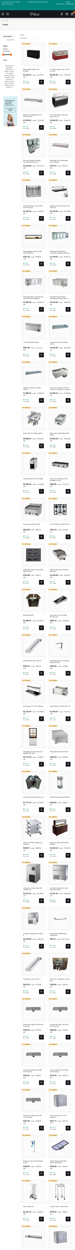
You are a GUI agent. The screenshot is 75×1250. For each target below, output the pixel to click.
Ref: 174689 (53, 174)
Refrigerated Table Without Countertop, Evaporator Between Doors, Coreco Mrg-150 (59, 253)
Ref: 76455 (53, 1038)
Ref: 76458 (53, 1083)
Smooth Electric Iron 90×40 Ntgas (33, 478)
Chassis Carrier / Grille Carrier (59, 1206)
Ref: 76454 (26, 1038)
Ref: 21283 (26, 810)
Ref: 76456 (26, 1083)
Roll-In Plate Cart (28, 1206)
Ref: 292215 (26, 947)
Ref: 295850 (53, 447)
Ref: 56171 (53, 810)
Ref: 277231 (53, 219)
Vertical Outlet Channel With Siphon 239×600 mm (58, 1161)
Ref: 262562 (26, 447)
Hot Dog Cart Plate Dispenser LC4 (33, 797)
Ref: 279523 (26, 310)
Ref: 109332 (53, 356)
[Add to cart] (41, 82)
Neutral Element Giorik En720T (59, 751)
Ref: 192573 (53, 856)
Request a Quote (11, 109)
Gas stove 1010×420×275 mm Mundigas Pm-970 (59, 479)
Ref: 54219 (53, 992)
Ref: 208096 (53, 128)
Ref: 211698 (53, 628)
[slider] (3, 54)
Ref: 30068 (26, 628)
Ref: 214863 (53, 492)
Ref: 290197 (26, 128)
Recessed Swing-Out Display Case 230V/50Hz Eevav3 (32, 161)
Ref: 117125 (53, 720)
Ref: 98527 (26, 583)
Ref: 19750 (53, 947)
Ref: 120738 (26, 1174)
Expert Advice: (66, 4)
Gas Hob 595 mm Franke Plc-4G (60, 524)
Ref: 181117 (26, 856)
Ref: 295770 (26, 265)
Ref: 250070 (53, 401)
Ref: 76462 (26, 1129)
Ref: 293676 (53, 83)
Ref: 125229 (26, 219)
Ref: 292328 (26, 765)
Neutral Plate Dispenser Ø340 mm (60, 797)
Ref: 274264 (26, 356)
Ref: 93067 (53, 538)
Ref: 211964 (26, 720)
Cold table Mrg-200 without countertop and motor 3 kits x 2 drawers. (59, 298)
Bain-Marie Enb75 (28, 615)
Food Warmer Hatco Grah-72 (31, 979)
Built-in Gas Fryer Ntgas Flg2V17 (33, 433)
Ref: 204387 (26, 83)
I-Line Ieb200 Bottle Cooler (31, 342)
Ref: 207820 (26, 174)
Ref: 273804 (53, 265)
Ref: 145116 (53, 1220)
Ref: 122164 (26, 1220)
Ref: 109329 (26, 401)
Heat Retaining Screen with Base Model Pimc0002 (60, 661)
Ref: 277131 (26, 492)
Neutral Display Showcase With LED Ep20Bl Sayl (32, 252)
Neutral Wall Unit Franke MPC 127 (60, 706)
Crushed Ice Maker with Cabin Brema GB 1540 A (59, 889)
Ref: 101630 (53, 1129)
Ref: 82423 (26, 674)
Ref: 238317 (53, 674)
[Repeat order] (67, 14)
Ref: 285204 (53, 901)
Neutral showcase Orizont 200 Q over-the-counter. (33, 206)
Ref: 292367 (53, 310)
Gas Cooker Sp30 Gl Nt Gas (31, 524)
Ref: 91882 (26, 992)
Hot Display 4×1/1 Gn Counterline (33, 706)
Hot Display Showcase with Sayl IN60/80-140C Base (32, 752)
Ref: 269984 (26, 538)
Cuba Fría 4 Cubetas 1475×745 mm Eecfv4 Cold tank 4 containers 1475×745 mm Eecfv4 (60, 389)
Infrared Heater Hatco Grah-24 (32, 660)
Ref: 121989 (53, 1174)
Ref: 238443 (53, 583)
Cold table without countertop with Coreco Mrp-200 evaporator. (33, 297)
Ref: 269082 (26, 901)
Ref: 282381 (53, 765)
